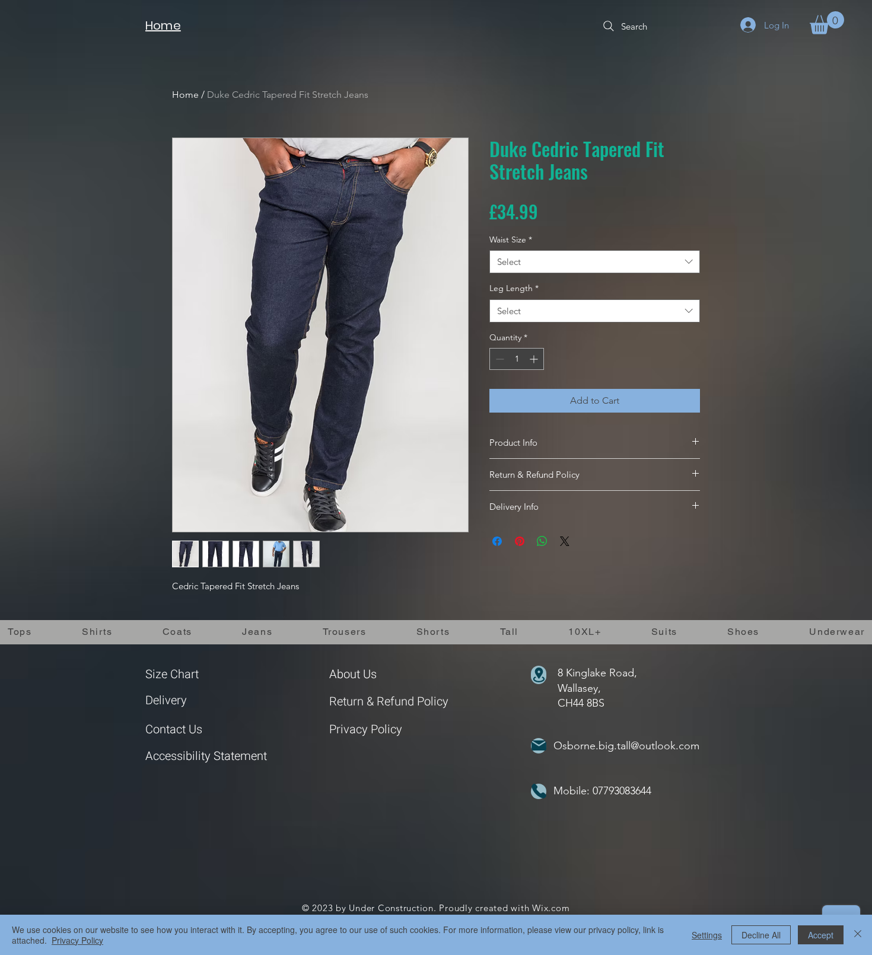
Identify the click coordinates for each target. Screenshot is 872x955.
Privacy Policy (365, 729)
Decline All (761, 935)
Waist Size (510, 239)
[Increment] (534, 359)
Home (185, 94)
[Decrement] (498, 359)
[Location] (538, 675)
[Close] (858, 935)
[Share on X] (565, 541)
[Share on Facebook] (497, 541)
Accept (820, 935)
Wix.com (550, 908)
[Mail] (538, 745)
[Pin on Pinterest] (520, 541)
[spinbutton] (516, 359)
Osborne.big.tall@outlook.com (626, 745)
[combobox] (594, 261)
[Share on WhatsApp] (542, 541)
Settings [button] (707, 935)
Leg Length (514, 288)
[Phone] (538, 791)
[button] (827, 22)
